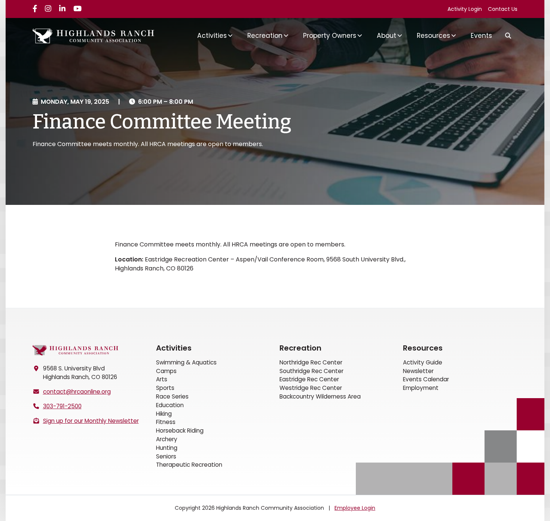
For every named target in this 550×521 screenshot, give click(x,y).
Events (481, 35)
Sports (165, 388)
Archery (166, 439)
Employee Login (354, 508)
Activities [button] (212, 35)
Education (170, 405)
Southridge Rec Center (311, 371)
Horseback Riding (180, 430)
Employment (421, 388)
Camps (166, 371)
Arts (161, 379)
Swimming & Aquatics (186, 362)
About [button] (386, 35)
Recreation (300, 348)
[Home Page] (76, 350)
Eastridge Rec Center (309, 379)
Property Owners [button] (329, 35)
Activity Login (464, 9)
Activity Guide (422, 362)
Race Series (172, 396)
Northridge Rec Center (310, 362)
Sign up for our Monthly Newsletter (91, 421)
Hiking (164, 414)
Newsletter (418, 371)
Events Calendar (426, 379)
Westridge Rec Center (310, 388)
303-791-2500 (62, 406)
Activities (174, 348)
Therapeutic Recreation (189, 465)
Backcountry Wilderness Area (320, 396)
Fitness (165, 422)
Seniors (166, 456)
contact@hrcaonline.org (77, 392)
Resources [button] (433, 35)
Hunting (166, 448)
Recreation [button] (264, 35)
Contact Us (502, 9)
